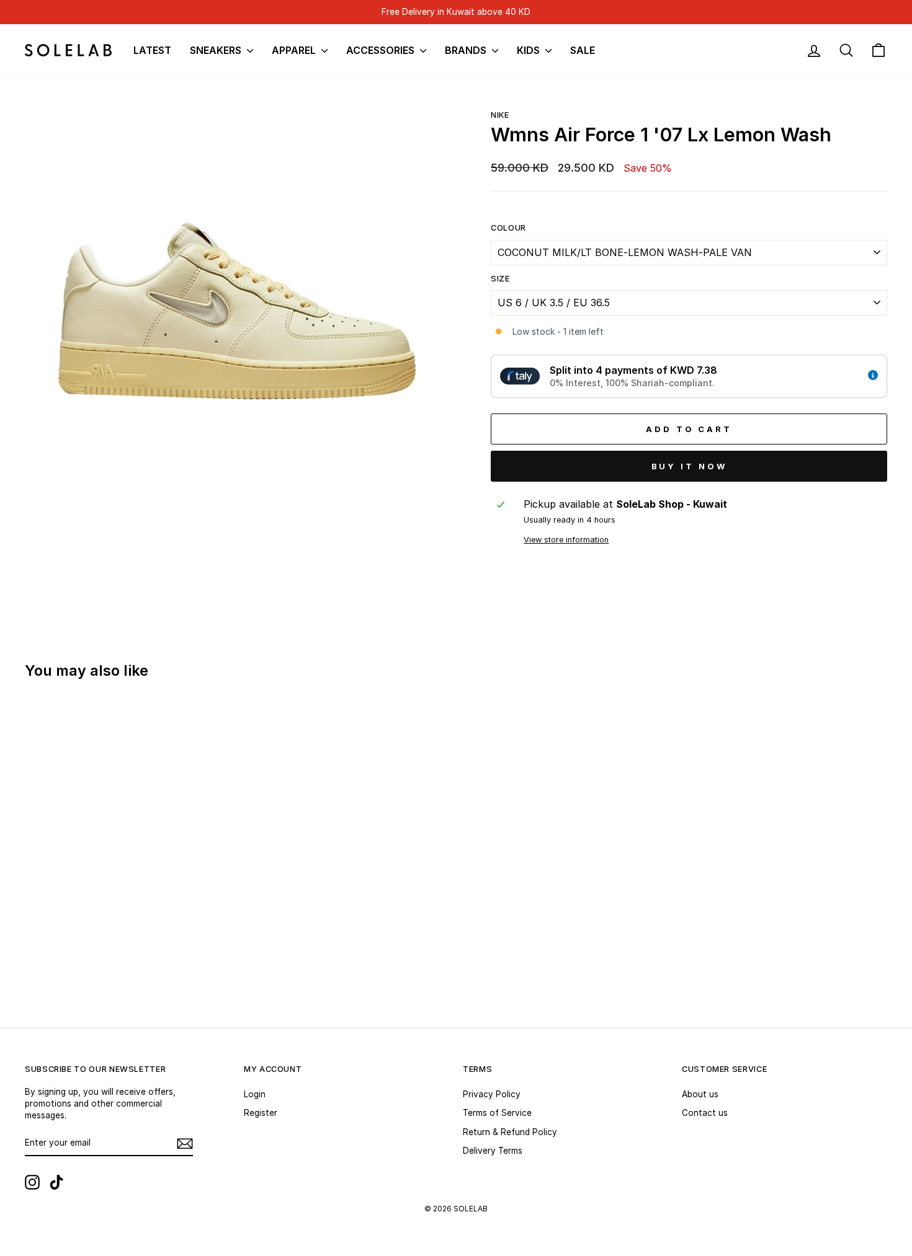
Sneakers (217, 50)
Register (260, 1113)
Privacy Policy (492, 1094)
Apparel (295, 50)
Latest (152, 50)
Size (500, 278)
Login (255, 1094)
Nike (500, 115)
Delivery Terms (492, 1151)
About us (700, 1094)
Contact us (705, 1113)
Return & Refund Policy (510, 1132)
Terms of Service (497, 1113)
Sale (582, 50)
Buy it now (689, 466)
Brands (467, 50)
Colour (508, 227)
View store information (566, 539)
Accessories (381, 50)
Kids (529, 50)
